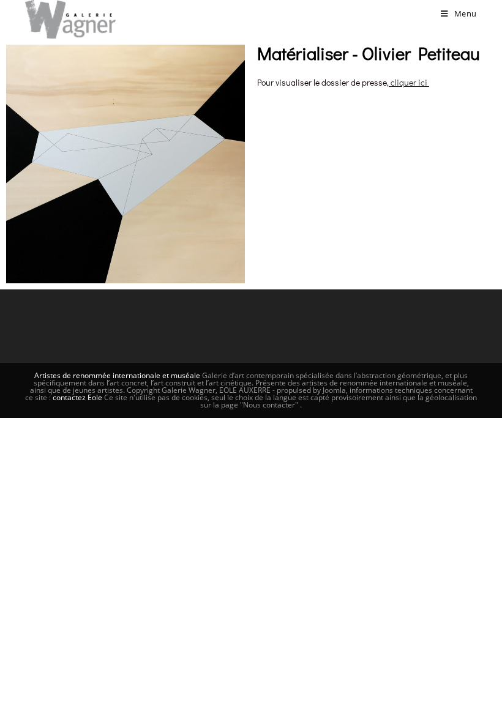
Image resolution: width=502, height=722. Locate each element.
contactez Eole (78, 397)
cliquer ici (409, 82)
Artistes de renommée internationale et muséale (117, 375)
